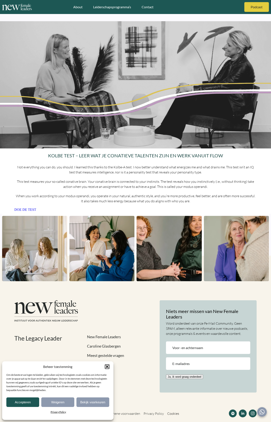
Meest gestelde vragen (105, 355)
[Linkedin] (243, 413)
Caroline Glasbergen (104, 346)
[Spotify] (233, 413)
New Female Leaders (104, 336)
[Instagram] (253, 413)
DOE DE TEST (25, 209)
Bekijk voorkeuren (92, 402)
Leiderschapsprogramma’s (112, 7)
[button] (107, 367)
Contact (147, 7)
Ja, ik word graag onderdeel (184, 376)
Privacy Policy (58, 412)
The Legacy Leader (38, 338)
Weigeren (57, 402)
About (78, 7)
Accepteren (23, 402)
